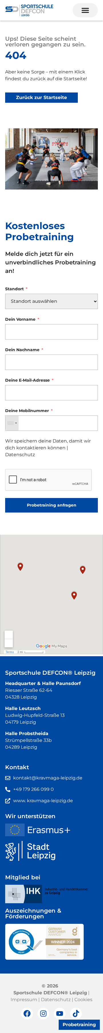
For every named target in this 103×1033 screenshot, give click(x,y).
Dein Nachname (22, 349)
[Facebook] (27, 1013)
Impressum (24, 999)
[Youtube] (60, 1013)
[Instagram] (43, 1013)
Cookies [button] (83, 999)
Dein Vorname (20, 319)
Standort (14, 289)
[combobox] (12, 423)
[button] (85, 10)
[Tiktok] (76, 1013)
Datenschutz (20, 454)
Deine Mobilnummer (27, 410)
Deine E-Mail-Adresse (27, 380)
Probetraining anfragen (51, 505)
